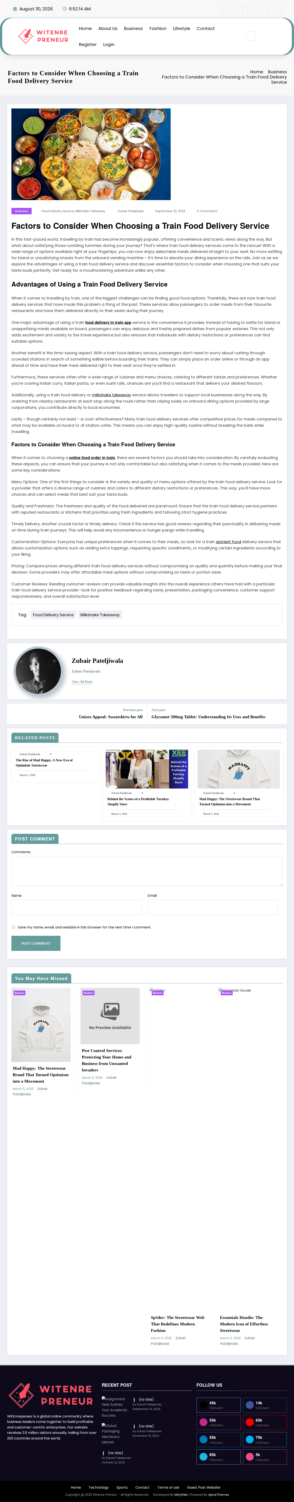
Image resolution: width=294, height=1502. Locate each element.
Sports (122, 1487)
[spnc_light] (263, 36)
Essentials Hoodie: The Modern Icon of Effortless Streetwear (175, 1324)
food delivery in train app (108, 322)
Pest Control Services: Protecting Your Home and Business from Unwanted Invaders (37, 1060)
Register (88, 44)
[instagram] (264, 9)
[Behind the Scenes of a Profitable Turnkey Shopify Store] (147, 769)
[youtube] (277, 9)
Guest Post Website (203, 1487)
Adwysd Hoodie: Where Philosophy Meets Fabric (243, 1320)
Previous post (133, 710)
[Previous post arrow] (13, 713)
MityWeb (181, 1495)
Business (133, 28)
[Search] (250, 36)
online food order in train (92, 457)
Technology (99, 1487)
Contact (206, 28)
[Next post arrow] (281, 713)
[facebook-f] (225, 9)
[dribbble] (251, 9)
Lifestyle (181, 28)
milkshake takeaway (90, 211)
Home (85, 28)
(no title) (146, 1399)
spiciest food (228, 541)
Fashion (157, 28)
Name (16, 895)
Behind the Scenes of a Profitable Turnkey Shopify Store (138, 801)
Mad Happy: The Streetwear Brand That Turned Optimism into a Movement (229, 801)
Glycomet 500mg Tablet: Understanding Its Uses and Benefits (208, 716)
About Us (108, 28)
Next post (158, 710)
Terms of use (168, 1487)
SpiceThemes (218, 1495)
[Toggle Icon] (273, 36)
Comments (21, 852)
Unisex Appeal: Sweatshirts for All (111, 716)
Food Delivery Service (57, 211)
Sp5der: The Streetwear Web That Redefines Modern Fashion (108, 1324)
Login (109, 44)
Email (152, 895)
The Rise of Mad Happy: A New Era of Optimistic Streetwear (44, 762)
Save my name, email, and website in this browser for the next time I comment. (84, 927)
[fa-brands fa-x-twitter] (238, 9)
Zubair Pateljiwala (131, 211)
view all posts (82, 682)
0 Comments (207, 211)
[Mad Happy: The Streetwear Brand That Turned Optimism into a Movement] (239, 769)
